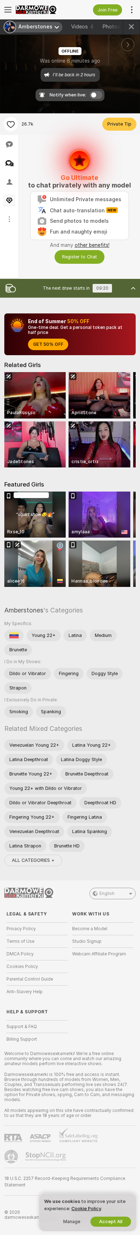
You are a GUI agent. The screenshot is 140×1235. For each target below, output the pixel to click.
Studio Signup (87, 941)
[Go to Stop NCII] (46, 1156)
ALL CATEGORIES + (33, 860)
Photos (115, 26)
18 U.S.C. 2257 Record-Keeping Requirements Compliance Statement (64, 1182)
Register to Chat (79, 256)
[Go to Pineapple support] (11, 1156)
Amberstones (23, 610)
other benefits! (92, 245)
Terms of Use (20, 941)
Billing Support (21, 1039)
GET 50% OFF (48, 344)
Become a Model (89, 928)
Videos (82, 26)
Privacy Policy (21, 928)
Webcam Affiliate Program (99, 953)
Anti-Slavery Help (24, 991)
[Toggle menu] (8, 9)
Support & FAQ (21, 1026)
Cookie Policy (86, 1208)
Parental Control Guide (29, 979)
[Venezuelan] (14, 635)
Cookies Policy (22, 966)
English (107, 893)
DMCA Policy (20, 953)
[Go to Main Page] (43, 9)
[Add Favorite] (11, 124)
